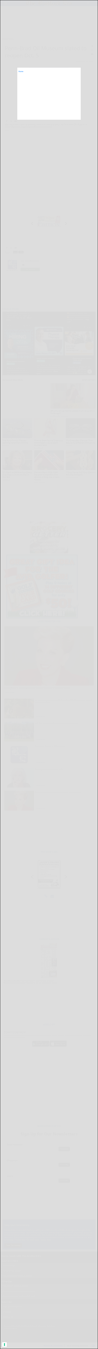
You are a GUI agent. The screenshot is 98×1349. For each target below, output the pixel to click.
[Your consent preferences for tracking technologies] (4, 1344)
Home (21, 71)
